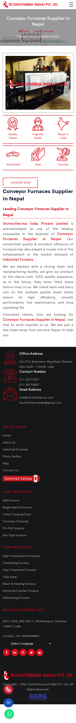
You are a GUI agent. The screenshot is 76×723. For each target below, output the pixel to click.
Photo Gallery (12, 456)
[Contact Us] (8, 702)
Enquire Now (21, 182)
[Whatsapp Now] (9, 713)
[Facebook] (6, 652)
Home (25, 31)
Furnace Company (44, 31)
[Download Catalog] (38, 478)
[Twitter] (31, 652)
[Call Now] (8, 688)
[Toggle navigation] (71, 5)
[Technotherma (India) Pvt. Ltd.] (30, 4)
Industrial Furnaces (15, 449)
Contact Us (10, 470)
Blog (6, 463)
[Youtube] (39, 652)
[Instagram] (23, 652)
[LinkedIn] (14, 652)
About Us (9, 442)
